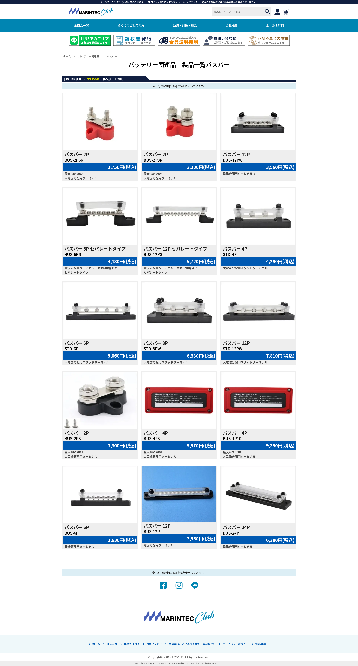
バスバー (112, 56)
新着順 (119, 79)
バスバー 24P (236, 527)
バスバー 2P (77, 154)
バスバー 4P (235, 248)
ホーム (67, 56)
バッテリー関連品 (88, 56)
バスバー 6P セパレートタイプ (95, 248)
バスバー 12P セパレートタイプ (175, 248)
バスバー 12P (236, 154)
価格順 (107, 79)
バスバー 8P (156, 343)
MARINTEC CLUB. (174, 657)
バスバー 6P (77, 343)
